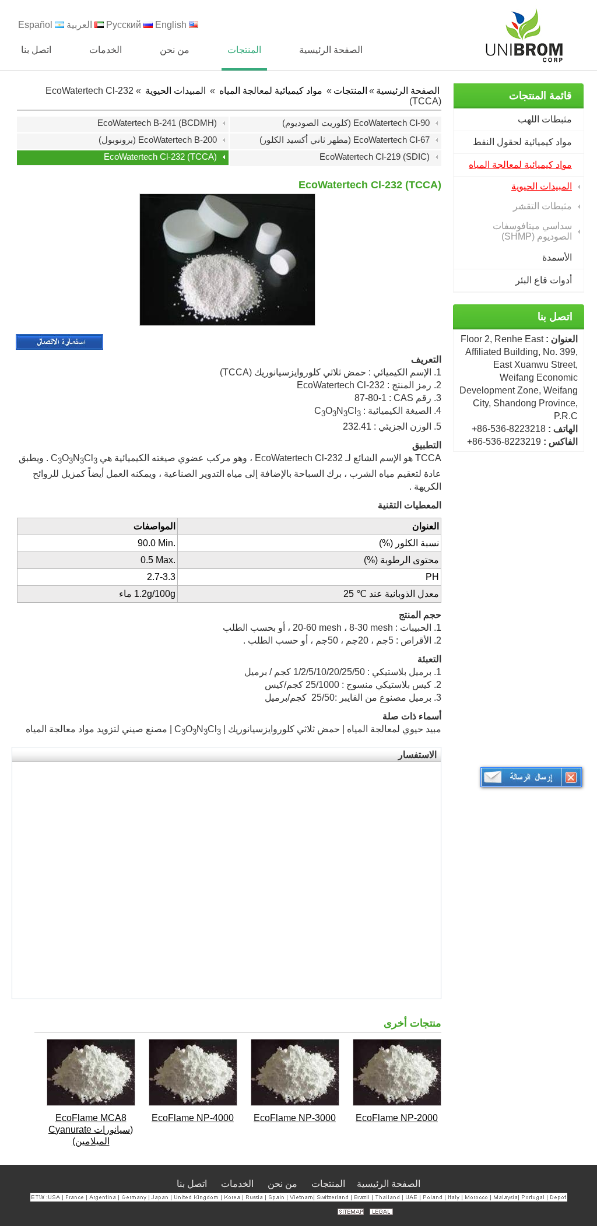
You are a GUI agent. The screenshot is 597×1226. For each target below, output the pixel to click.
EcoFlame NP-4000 (193, 1118)
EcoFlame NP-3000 (295, 1118)
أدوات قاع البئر (543, 280)
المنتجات (350, 91)
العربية (80, 25)
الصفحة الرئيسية (408, 91)
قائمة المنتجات (540, 95)
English (172, 25)
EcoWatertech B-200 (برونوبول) (158, 140)
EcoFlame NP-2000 (397, 1118)
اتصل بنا (555, 316)
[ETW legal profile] (381, 1212)
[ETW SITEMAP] (351, 1212)
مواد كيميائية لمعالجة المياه (520, 165)
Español (36, 25)
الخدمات (238, 1184)
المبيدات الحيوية (541, 186)
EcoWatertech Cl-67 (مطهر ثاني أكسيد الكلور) (344, 140)
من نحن (284, 1184)
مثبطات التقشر (542, 206)
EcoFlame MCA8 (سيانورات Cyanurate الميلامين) (90, 1129)
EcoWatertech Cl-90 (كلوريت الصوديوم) (356, 123)
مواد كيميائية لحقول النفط (522, 142)
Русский (124, 25)
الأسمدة (557, 257)
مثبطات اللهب (545, 119)
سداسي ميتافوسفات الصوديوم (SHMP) (532, 231)
